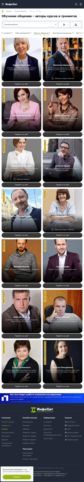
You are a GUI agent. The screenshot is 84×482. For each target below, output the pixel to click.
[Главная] (3, 11)
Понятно (17, 477)
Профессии (6, 425)
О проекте (48, 422)
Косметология (45, 95)
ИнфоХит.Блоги (29, 443)
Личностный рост (11, 24)
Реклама (26, 425)
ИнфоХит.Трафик (29, 436)
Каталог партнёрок (30, 459)
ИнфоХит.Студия (29, 432)
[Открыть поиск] (76, 4)
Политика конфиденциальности (52, 433)
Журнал (5, 439)
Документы (48, 429)
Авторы (5, 429)
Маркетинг (45, 194)
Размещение (28, 422)
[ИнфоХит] (11, 4)
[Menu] (2, 4)
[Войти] (80, 4)
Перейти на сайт (21, 84)
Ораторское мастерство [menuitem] (63, 33)
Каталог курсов (8, 422)
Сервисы (26, 429)
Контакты (47, 425)
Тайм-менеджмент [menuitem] (23, 33)
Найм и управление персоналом (45, 353)
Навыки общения (4, 45)
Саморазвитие (4, 246)
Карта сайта (48, 438)
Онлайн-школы (8, 432)
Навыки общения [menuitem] (42, 33)
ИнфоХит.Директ (29, 439)
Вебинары (6, 436)
